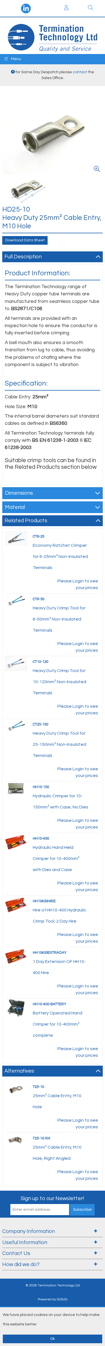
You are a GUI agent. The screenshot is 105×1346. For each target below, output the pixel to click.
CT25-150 (40, 724)
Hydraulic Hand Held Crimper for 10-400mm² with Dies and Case (56, 858)
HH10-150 (41, 787)
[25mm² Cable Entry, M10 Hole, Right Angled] (16, 1140)
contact (80, 72)
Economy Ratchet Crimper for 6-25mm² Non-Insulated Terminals (60, 556)
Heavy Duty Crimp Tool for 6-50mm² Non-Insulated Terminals (59, 619)
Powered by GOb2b (52, 1299)
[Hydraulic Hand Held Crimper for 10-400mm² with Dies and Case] (16, 842)
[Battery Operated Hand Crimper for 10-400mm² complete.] (16, 1007)
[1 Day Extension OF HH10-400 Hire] (16, 956)
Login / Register (66, 8)
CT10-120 (40, 662)
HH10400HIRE (44, 901)
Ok (52, 1339)
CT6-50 (38, 599)
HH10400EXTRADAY (50, 953)
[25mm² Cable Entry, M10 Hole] (16, 1089)
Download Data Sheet (25, 240)
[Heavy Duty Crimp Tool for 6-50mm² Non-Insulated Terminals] (16, 601)
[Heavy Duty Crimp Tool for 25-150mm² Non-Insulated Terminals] (16, 726)
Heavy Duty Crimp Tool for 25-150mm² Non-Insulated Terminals (59, 744)
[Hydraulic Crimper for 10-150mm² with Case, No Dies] (16, 788)
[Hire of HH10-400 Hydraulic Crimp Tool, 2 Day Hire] (16, 904)
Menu (15, 59)
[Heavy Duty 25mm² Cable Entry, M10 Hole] (27, 190)
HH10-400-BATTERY (49, 1004)
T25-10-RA (41, 1138)
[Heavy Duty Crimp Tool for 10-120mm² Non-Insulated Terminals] (16, 663)
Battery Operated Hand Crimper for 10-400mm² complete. (57, 1024)
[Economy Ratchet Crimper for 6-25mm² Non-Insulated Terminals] (16, 538)
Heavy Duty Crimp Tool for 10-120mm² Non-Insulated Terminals (59, 681)
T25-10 (38, 1087)
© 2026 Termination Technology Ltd (52, 1285)
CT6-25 (38, 536)
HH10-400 (41, 838)
